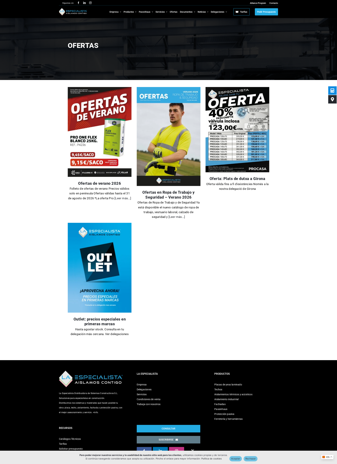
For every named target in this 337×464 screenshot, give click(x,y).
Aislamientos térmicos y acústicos (233, 394)
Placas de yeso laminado (228, 384)
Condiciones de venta (149, 399)
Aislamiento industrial (226, 399)
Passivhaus (220, 409)
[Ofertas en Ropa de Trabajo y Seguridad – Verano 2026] (168, 136)
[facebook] (78, 3)
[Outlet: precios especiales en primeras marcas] (99, 268)
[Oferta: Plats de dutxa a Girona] (237, 129)
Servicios (142, 394)
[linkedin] (84, 3)
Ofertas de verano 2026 (99, 183)
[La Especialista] (73, 9)
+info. (95, 412)
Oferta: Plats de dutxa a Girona (237, 178)
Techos (218, 389)
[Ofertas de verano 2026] (99, 132)
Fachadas (220, 404)
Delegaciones (144, 389)
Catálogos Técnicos (70, 439)
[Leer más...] (122, 198)
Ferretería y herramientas (228, 419)
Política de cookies (211, 458)
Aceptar (235, 458)
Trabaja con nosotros (149, 404)
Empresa (142, 384)
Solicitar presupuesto (71, 448)
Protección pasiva (224, 414)
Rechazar (250, 458)
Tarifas (63, 443)
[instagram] (90, 3)
